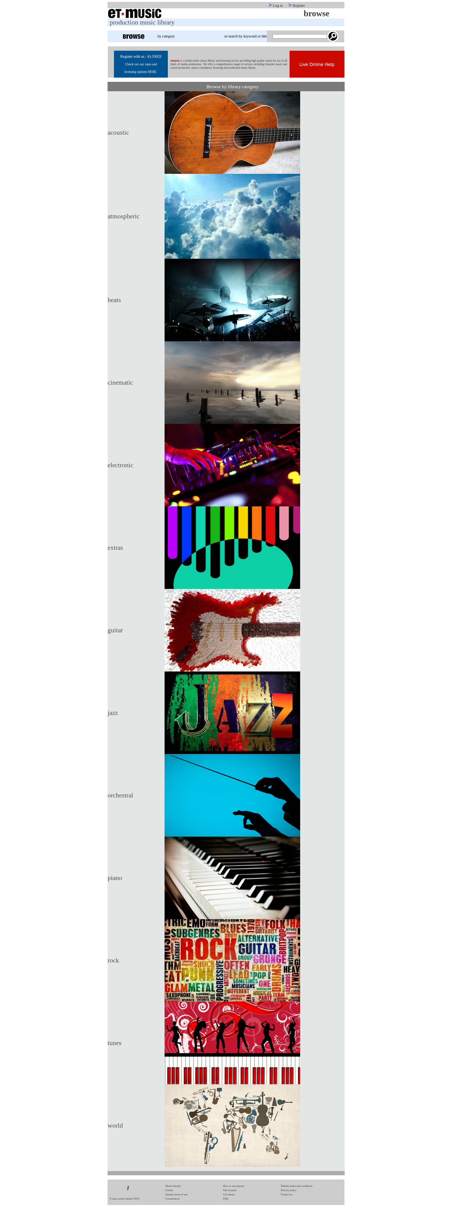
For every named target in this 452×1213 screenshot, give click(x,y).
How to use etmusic (233, 1185)
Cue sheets (228, 1194)
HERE (152, 72)
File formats (229, 1190)
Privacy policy (289, 1190)
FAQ (225, 1198)
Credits (169, 1190)
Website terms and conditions (296, 1185)
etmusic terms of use (176, 1194)
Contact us (286, 1194)
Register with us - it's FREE (141, 56)
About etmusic (173, 1185)
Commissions (172, 1198)
